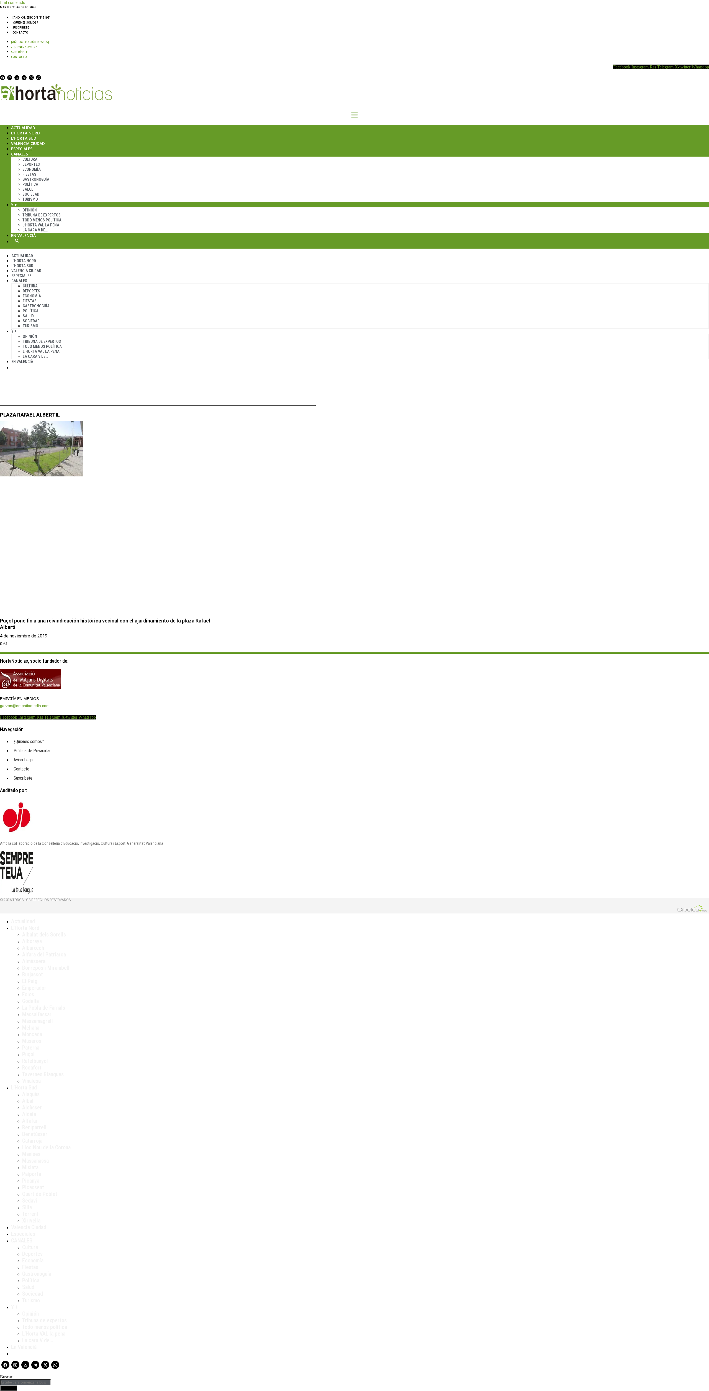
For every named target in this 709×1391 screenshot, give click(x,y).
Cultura (29, 159)
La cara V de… (35, 230)
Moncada (32, 1034)
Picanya (30, 1180)
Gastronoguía (35, 179)
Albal (28, 1101)
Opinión (29, 210)
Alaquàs (31, 1094)
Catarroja (32, 1140)
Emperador (34, 987)
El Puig (29, 981)
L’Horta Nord (25, 133)
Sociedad (30, 194)
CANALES (21, 1240)
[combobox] (25, 1382)
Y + (14, 204)
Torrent (30, 1214)
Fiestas (29, 174)
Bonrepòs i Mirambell (46, 967)
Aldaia (29, 1114)
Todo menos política (41, 220)
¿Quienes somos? (25, 22)
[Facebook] (2, 77)
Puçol (28, 1054)
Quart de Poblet (39, 1194)
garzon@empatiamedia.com (25, 705)
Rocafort (32, 1067)
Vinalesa (31, 1081)
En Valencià (23, 235)
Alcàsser (32, 1107)
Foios (28, 994)
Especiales (21, 148)
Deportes (31, 164)
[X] (31, 77)
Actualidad (23, 127)
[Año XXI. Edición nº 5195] (31, 17)
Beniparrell (34, 1127)
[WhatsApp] (38, 77)
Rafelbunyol (35, 1061)
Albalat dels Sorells (44, 934)
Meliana (30, 1027)
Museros (31, 1041)
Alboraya (32, 941)
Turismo (30, 199)
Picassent (33, 1187)
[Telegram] (24, 77)
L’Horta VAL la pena (43, 1333)
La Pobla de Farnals (43, 1007)
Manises (31, 1154)
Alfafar (30, 1120)
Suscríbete (20, 27)
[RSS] (16, 77)
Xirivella (31, 1220)
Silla (27, 1207)
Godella (30, 1001)
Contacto (20, 32)
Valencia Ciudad (28, 143)
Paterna (30, 1047)
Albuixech (33, 948)
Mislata (30, 1167)
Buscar (17, 240)
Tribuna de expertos (41, 215)
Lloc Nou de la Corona (46, 1147)
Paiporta (31, 1174)
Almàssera (33, 961)
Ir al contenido (12, 2)
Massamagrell (37, 1021)
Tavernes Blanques (43, 1074)
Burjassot (32, 974)
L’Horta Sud (23, 138)
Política (30, 184)
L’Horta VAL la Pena (40, 225)
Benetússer (34, 1134)
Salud (28, 189)
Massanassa (35, 1160)
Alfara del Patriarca (44, 954)
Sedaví (29, 1200)
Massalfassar (37, 1014)
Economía (31, 169)
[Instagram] (9, 77)
